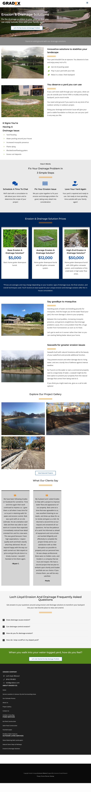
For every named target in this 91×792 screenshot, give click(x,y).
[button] (45, 620)
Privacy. (39, 776)
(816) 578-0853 (11, 679)
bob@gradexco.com (12, 683)
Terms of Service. (45, 776)
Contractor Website (42, 773)
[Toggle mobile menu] (87, 3)
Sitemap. (52, 776)
